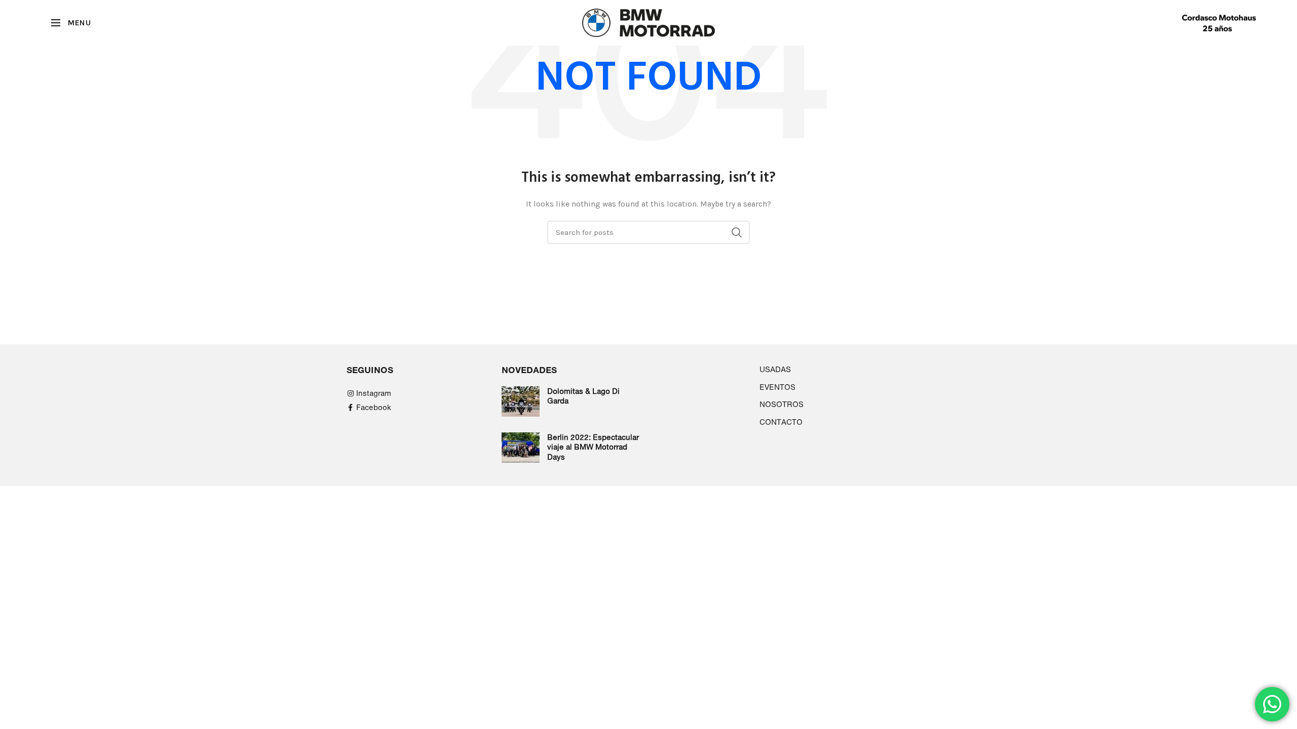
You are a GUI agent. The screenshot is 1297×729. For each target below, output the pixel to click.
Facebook (373, 407)
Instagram (373, 393)
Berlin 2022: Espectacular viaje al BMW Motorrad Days (593, 447)
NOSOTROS (781, 404)
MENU (79, 22)
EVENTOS (777, 387)
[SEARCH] (736, 232)
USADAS (775, 369)
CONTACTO (781, 422)
